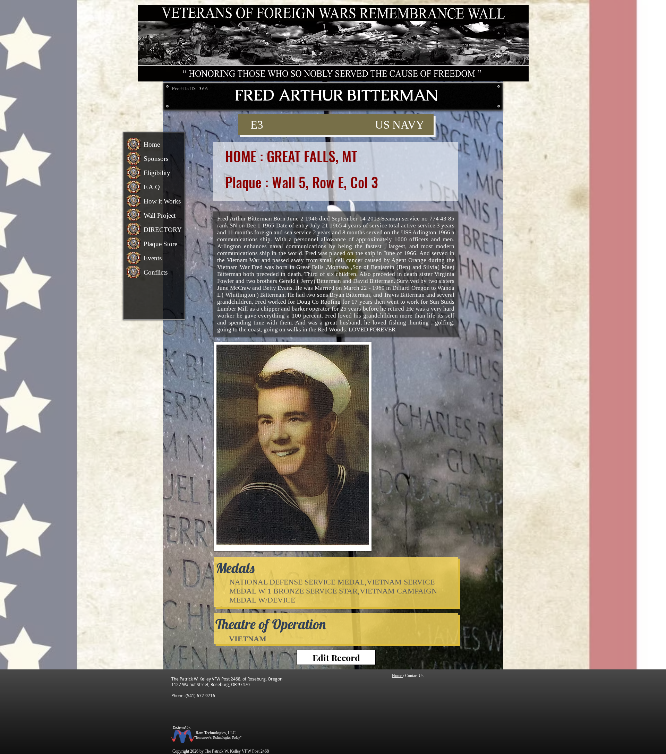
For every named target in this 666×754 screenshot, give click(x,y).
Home (152, 144)
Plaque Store (160, 244)
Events (153, 258)
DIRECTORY (163, 229)
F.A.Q (152, 187)
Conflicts (156, 272)
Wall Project (160, 215)
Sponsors (156, 158)
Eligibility (157, 172)
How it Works (162, 201)
